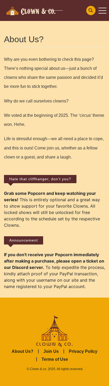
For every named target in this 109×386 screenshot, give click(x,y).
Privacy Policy (83, 351)
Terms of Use (55, 359)
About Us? (22, 351)
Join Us (51, 351)
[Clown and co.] (30, 10)
